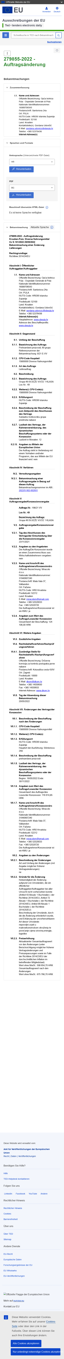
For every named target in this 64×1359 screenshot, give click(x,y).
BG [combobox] (12, 188)
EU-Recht (8, 1254)
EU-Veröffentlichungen (14, 1276)
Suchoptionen (54, 42)
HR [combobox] (12, 162)
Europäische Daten (13, 1259)
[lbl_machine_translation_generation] (47, 207)
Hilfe (6, 1173)
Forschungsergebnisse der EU (18, 1265)
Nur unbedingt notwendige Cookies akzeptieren (36, 1351)
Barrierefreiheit (11, 1219)
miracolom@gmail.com (37, 599)
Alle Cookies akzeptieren (26, 1343)
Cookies (7, 1213)
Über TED (8, 1234)
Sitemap (7, 1239)
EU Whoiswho (10, 1270)
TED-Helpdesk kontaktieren (16, 1179)
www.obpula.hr (41, 319)
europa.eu (18, 1300)
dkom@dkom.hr (34, 681)
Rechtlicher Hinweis (13, 1208)
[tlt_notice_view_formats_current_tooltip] (51, 227)
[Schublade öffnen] (7, 53)
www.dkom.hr (43, 690)
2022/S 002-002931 (28, 490)
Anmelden (46, 12)
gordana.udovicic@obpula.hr (39, 128)
